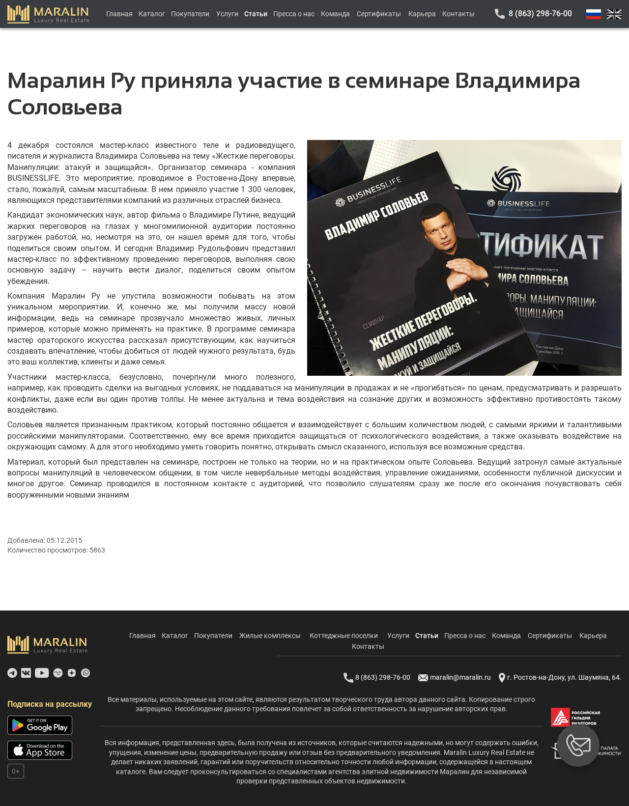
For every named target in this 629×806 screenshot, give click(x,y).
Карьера (422, 14)
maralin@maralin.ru (460, 677)
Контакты (458, 14)
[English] (614, 14)
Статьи (255, 14)
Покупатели (190, 14)
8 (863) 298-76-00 (540, 13)
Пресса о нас (293, 14)
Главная (119, 14)
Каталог (152, 14)
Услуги (227, 14)
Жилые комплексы (270, 635)
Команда (335, 14)
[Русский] (593, 14)
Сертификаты (379, 14)
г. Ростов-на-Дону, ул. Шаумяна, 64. (564, 677)
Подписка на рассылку (49, 704)
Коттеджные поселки (344, 635)
